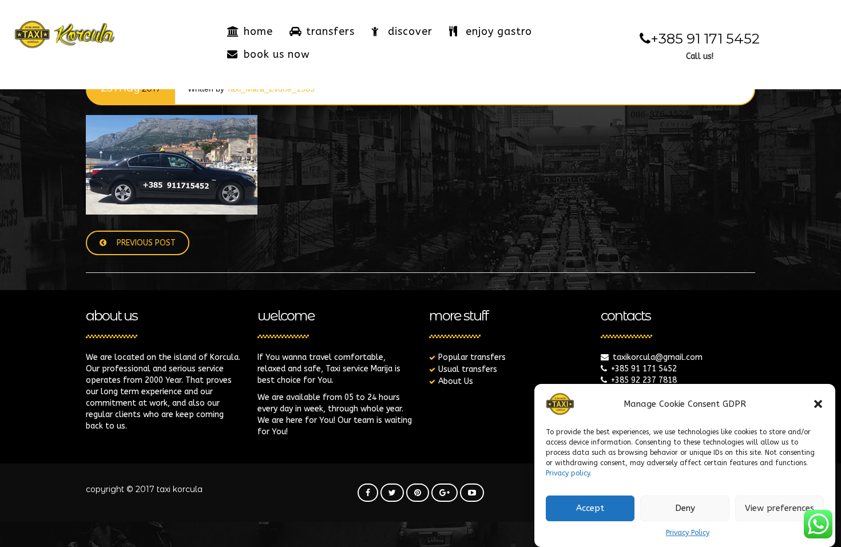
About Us (455, 381)
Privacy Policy (687, 533)
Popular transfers (472, 357)
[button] (818, 404)
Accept (590, 509)
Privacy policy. (569, 473)
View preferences (779, 509)
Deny (685, 509)
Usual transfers (467, 369)
